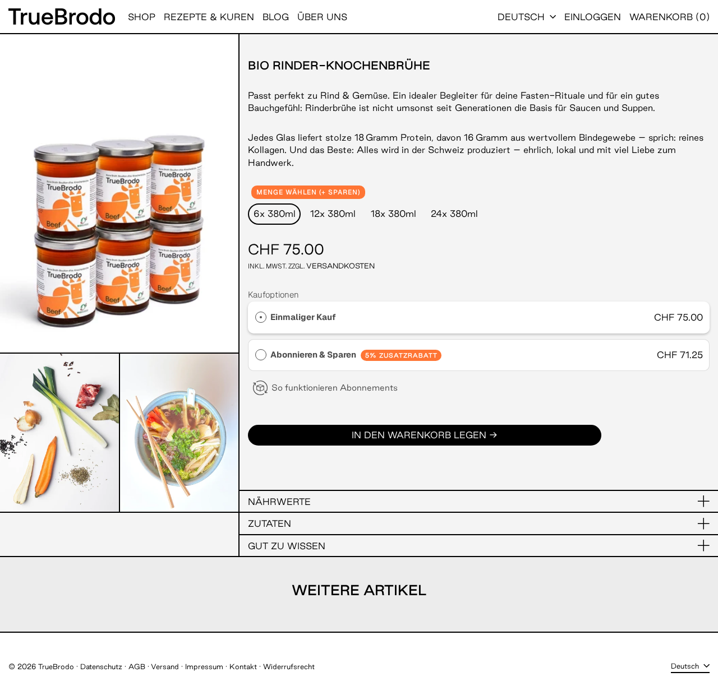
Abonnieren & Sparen (354, 354)
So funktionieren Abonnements (334, 387)
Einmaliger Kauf (303, 317)
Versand (165, 666)
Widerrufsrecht (289, 666)
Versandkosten (340, 266)
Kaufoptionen (273, 294)
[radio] (260, 317)
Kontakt (243, 666)
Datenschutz (101, 666)
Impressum (204, 666)
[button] (669, 16)
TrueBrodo (56, 666)
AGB (136, 666)
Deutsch (522, 17)
